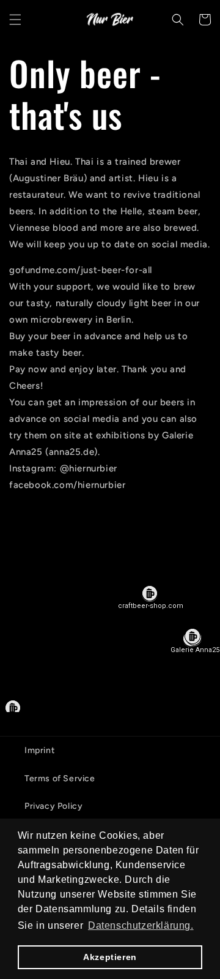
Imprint (39, 750)
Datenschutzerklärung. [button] (141, 925)
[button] (15, 19)
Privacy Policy (53, 806)
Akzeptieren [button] (110, 957)
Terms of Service (59, 778)
